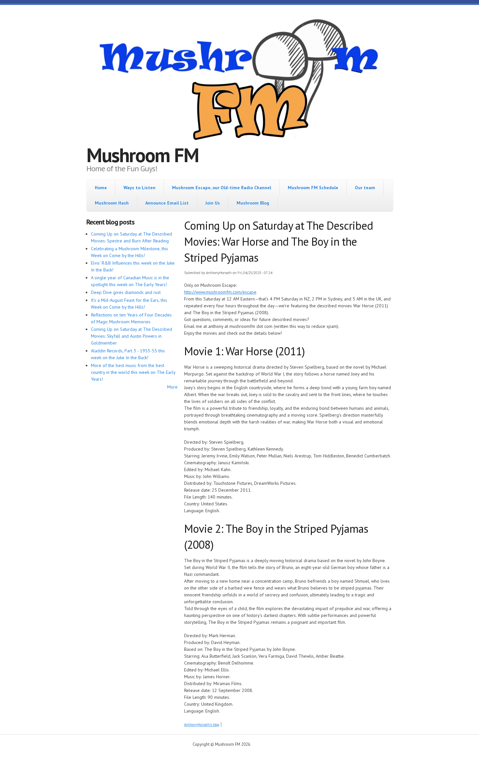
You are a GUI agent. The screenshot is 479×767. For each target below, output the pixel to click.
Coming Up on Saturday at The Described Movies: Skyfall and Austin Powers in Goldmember (131, 336)
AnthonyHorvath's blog (201, 724)
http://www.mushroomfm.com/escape (220, 292)
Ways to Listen (139, 188)
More (172, 387)
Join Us (212, 203)
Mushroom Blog (253, 203)
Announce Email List (167, 203)
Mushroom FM (142, 155)
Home (101, 188)
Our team (365, 188)
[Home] (239, 80)
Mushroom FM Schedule (313, 188)
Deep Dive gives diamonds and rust (126, 292)
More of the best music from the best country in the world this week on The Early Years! (133, 372)
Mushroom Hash (112, 203)
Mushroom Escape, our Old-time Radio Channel (221, 188)
